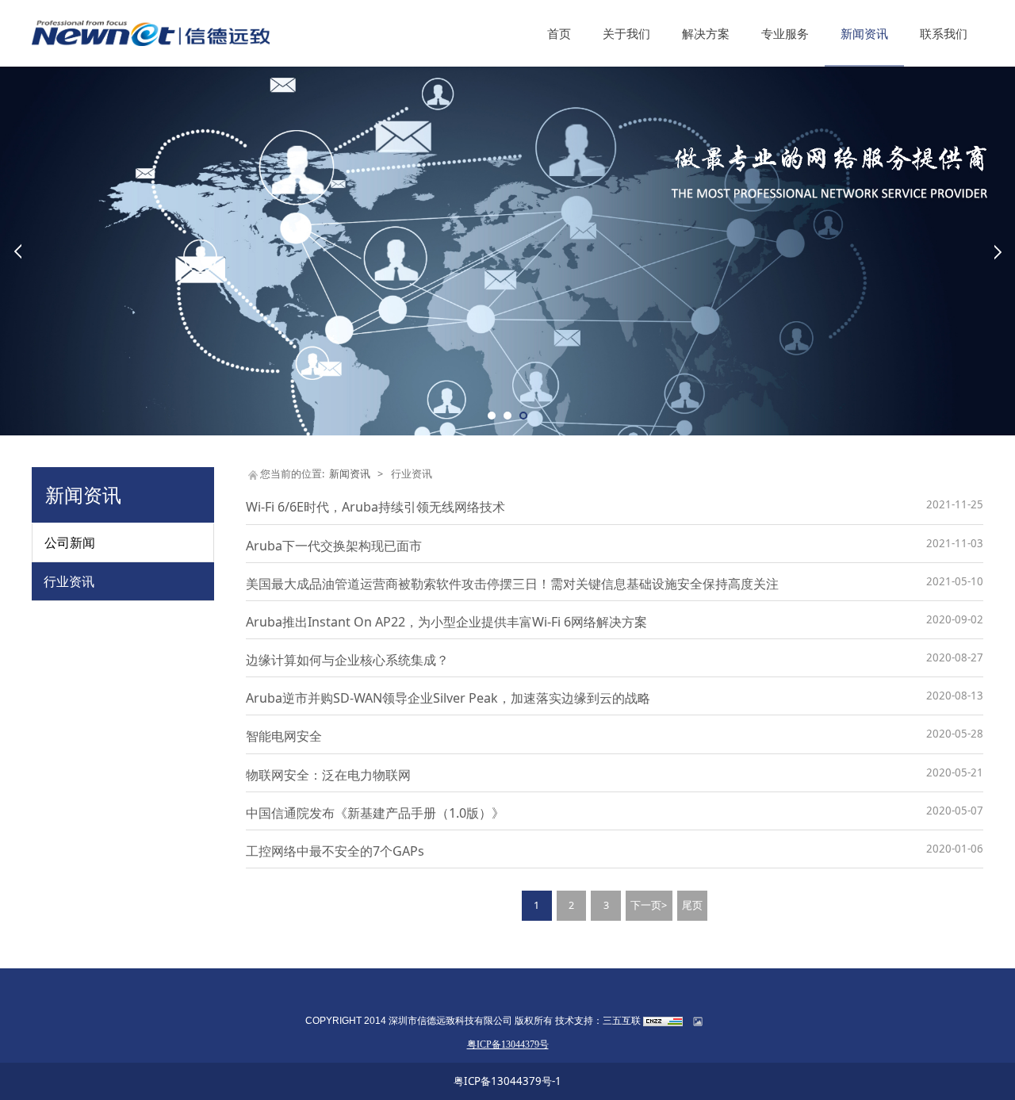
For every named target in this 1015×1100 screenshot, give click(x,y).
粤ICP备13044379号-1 (507, 1081)
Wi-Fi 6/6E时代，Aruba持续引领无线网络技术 (375, 507)
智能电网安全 (284, 736)
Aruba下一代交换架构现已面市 (334, 545)
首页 (559, 33)
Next (997, 251)
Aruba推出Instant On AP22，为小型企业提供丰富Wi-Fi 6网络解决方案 (446, 621)
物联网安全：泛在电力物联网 (328, 775)
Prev (17, 251)
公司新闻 (69, 542)
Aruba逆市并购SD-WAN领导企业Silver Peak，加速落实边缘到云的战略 (448, 698)
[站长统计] (663, 1020)
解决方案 (706, 33)
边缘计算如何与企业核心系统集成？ (347, 660)
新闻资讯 (864, 33)
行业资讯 (69, 581)
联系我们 (943, 33)
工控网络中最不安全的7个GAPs (335, 851)
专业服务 (785, 33)
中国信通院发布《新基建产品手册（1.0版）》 (375, 813)
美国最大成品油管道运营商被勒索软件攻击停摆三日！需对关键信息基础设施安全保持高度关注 (512, 583)
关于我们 (626, 33)
